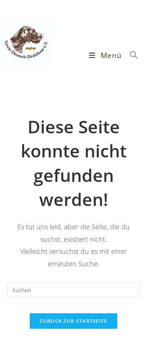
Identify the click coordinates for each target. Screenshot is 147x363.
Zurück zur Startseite (73, 320)
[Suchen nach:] (131, 55)
